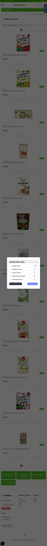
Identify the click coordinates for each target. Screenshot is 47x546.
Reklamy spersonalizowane (17, 279)
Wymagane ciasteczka (16, 266)
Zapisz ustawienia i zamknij (15, 284)
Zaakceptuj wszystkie (33, 284)
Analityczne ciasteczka (16, 272)
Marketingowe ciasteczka (17, 269)
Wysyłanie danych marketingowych (18, 276)
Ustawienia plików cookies (16, 262)
